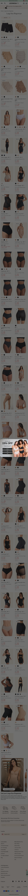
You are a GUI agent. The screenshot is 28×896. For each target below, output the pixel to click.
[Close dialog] (27, 440)
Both (7, 453)
